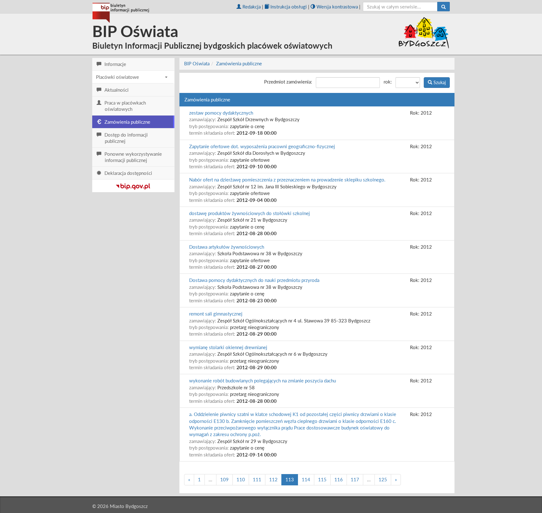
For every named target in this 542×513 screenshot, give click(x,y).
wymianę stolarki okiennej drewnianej (228, 347)
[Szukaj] (443, 6)
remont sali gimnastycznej (215, 313)
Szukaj (439, 82)
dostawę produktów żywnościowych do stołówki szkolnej (249, 213)
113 (289, 479)
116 (338, 479)
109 (224, 479)
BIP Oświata (197, 63)
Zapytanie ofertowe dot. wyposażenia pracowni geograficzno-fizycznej (262, 146)
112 (273, 479)
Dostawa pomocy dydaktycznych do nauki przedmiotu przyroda (254, 280)
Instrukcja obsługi (288, 6)
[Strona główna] (121, 13)
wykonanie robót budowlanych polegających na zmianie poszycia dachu (262, 380)
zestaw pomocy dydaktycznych (221, 113)
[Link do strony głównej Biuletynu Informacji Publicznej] (133, 185)
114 (306, 479)
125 (383, 479)
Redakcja (251, 6)
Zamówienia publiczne (239, 63)
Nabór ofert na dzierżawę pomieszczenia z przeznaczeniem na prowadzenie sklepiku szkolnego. (287, 179)
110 (240, 479)
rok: (388, 81)
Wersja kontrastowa (337, 6)
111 (257, 479)
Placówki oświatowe (117, 77)
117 (355, 479)
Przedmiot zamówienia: (288, 81)
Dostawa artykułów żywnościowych (226, 247)
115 (322, 479)
